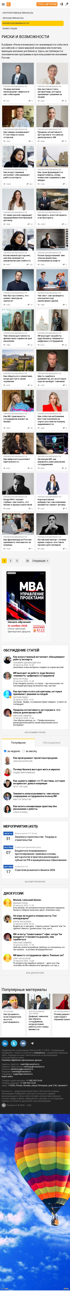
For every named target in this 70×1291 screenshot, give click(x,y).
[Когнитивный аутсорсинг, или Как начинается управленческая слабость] (18, 239)
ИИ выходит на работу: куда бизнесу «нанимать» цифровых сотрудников (51, 338)
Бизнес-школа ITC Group (26, 833)
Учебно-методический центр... (28, 847)
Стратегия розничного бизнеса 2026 (35, 870)
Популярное (18, 742)
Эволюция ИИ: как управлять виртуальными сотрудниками (51, 462)
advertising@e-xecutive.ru (22, 1069)
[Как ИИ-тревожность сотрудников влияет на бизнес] (18, 400)
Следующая (38, 560)
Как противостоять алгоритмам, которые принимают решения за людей (50, 93)
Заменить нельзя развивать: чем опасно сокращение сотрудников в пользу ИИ (36, 795)
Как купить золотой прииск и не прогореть (52, 216)
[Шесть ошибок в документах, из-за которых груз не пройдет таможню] (52, 360)
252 (30, 184)
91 (66, 141)
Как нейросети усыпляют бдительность (16, 460)
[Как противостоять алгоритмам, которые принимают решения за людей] (52, 73)
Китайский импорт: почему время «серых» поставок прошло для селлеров (52, 542)
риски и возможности (16, 23)
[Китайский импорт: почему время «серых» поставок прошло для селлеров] (52, 524)
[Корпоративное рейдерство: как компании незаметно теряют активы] (52, 483)
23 (31, 385)
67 (31, 468)
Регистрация (67, 4)
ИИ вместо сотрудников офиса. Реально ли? (38, 955)
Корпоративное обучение (36, 1013)
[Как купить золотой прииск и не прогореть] (52, 199)
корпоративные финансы (18, 13)
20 (66, 468)
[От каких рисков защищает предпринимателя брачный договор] (18, 199)
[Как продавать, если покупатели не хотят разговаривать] (13, 1001)
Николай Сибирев (22, 716)
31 (66, 224)
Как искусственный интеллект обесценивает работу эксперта (16, 175)
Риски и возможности (15, 86)
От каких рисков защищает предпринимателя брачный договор (17, 218)
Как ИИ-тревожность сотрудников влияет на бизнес (15, 419)
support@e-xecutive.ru (23, 1074)
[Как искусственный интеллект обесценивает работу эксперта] (18, 156)
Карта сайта (7, 1076)
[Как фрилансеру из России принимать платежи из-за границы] (18, 524)
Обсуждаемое (51, 742)
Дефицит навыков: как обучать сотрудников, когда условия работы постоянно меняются (39, 1023)
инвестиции (10, 28)
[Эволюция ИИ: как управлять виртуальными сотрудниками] (52, 443)
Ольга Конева (20, 812)
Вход (61, 4)
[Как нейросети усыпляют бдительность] (18, 443)
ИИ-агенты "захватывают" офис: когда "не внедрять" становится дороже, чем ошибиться (37, 937)
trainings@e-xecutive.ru (34, 1067)
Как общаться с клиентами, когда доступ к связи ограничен (17, 379)
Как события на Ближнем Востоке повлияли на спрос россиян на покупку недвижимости (51, 420)
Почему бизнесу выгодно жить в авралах (36, 769)
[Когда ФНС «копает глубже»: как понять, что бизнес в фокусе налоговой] (18, 483)
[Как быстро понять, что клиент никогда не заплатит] (18, 280)
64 (66, 345)
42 (66, 101)
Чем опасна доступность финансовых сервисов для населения (17, 338)
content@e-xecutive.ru (21, 1071)
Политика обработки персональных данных (22, 1060)
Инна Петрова (20, 679)
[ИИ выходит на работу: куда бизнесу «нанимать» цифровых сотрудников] (52, 320)
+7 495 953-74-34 (34, 1080)
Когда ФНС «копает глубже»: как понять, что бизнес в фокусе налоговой (17, 502)
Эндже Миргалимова (24, 773)
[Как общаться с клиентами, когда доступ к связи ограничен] (18, 360)
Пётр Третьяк (20, 787)
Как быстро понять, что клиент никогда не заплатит (15, 298)
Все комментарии (35, 732)
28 (31, 428)
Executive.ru (40, 1053)
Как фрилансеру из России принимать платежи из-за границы (17, 542)
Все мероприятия (35, 881)
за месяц (31, 751)
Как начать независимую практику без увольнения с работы (35, 807)
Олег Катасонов (22, 958)
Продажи (8, 1012)
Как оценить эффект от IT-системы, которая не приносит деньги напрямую (39, 782)
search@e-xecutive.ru (29, 1064)
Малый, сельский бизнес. (27, 900)
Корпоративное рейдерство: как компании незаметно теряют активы (52, 502)
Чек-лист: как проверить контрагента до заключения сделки (51, 298)
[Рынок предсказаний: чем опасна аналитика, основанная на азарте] (52, 239)
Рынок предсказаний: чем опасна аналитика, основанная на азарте (51, 258)
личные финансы (13, 18)
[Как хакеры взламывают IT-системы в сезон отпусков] (18, 116)
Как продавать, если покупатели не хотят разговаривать (12, 1018)
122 (30, 265)
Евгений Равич (20, 697)
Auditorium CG (21, 866)
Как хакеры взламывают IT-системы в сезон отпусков (16, 135)
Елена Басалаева (22, 922)
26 (27, 560)
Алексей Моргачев (23, 761)
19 (31, 224)
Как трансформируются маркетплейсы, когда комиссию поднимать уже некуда (51, 176)
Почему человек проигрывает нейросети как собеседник (16, 92)
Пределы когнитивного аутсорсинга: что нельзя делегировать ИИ (50, 135)
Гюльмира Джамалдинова (27, 663)
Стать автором (46, 4)
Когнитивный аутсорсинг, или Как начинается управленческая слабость (17, 258)
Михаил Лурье (20, 903)
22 (31, 345)
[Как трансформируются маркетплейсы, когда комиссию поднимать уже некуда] (52, 156)
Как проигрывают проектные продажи (35, 758)
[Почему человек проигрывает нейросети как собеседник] (18, 73)
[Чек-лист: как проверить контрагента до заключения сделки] (52, 280)
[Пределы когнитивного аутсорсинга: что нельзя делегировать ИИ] (52, 116)
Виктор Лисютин (22, 799)
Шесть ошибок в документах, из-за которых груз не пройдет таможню (52, 379)
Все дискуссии (35, 973)
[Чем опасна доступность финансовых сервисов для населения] (18, 320)
